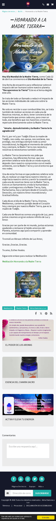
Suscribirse (42, 493)
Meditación (8, 308)
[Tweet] (40, 313)
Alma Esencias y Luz (38, 308)
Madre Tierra (21, 308)
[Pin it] (46, 313)
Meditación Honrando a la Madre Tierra (21, 261)
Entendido (45, 517)
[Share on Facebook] (35, 313)
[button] (3, 4)
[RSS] (51, 313)
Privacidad (18, 505)
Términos (6, 505)
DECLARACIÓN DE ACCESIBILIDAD (39, 505)
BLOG (20, 11)
